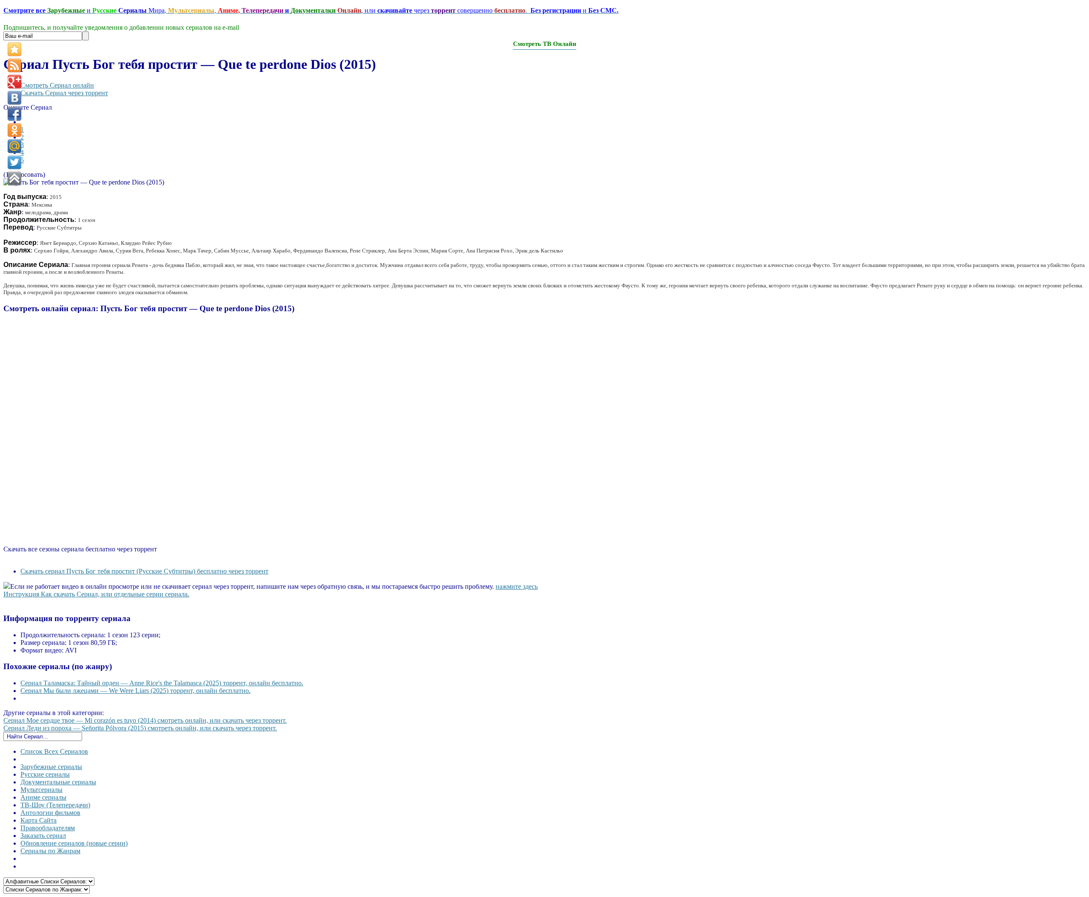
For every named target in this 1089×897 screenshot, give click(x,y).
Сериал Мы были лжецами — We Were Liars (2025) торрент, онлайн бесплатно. (135, 690)
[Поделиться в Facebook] (14, 114)
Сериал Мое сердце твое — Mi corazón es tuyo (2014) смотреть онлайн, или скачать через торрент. (145, 720)
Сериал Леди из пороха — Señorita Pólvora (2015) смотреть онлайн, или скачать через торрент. (140, 728)
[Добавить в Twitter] (14, 162)
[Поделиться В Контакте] (14, 98)
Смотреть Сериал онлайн (57, 85)
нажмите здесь (517, 586)
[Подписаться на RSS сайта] (14, 65)
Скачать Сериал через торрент (64, 93)
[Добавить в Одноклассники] (14, 130)
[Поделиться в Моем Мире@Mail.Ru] (14, 146)
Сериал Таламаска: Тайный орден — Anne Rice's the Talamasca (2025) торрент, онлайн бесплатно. (161, 683)
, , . (311, 10)
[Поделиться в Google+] (14, 81)
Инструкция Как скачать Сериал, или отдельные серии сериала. (96, 594)
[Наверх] (14, 178)
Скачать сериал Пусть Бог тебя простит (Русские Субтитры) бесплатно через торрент (144, 571)
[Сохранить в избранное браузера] (14, 49)
